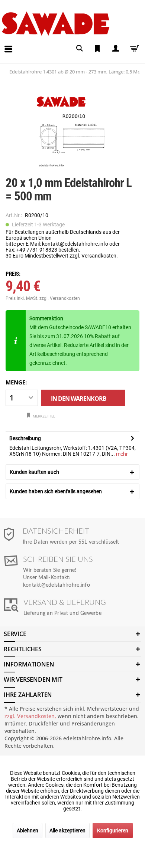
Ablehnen (27, 830)
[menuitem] (2, 43)
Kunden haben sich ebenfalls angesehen (56, 491)
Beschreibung (25, 438)
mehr (121, 454)
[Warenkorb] (133, 48)
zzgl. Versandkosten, (30, 716)
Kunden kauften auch (34, 472)
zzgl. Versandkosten (59, 298)
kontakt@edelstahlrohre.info (56, 585)
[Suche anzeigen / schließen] (79, 48)
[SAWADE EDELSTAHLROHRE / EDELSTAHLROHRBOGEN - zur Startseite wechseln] (71, 24)
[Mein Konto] (115, 48)
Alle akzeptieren (67, 830)
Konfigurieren (112, 830)
